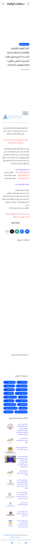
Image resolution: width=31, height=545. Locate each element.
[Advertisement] (15, 26)
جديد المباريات (23, 390)
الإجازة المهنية (11, 382)
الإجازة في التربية (23, 386)
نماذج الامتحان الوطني (21, 412)
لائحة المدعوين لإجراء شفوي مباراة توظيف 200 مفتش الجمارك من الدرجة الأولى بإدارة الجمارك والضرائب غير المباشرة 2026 (22, 462)
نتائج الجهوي (24, 408)
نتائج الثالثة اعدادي (11, 404)
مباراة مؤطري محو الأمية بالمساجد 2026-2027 (22, 449)
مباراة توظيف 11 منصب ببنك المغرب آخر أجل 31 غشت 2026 (22, 514)
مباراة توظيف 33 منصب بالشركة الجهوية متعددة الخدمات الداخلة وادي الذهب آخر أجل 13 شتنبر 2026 (22, 484)
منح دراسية (10, 401)
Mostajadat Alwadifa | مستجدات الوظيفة (11, 536)
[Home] (25, 543)
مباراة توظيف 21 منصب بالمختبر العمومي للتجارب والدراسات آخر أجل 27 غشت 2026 (22, 524)
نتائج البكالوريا (23, 404)
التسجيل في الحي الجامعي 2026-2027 (22, 504)
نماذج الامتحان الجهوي (11, 408)
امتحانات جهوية (10, 386)
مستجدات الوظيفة (11, 397)
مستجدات (24, 397)
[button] (22, 231)
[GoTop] (5, 543)
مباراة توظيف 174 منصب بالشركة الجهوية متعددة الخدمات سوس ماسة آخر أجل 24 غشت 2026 (22, 495)
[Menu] (12, 543)
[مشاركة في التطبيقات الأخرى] (7, 231)
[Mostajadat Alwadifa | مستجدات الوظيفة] (15, 4)
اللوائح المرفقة (15, 223)
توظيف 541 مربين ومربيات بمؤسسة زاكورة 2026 (22, 440)
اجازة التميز (24, 382)
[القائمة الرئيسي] (28, 4)
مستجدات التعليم (24, 44)
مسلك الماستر (23, 401)
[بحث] (3, 4)
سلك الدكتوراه (10, 390)
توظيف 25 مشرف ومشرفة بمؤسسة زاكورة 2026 (22, 473)
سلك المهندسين (23, 393)
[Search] (19, 543)
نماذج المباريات (8, 412)
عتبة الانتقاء (10, 393)
